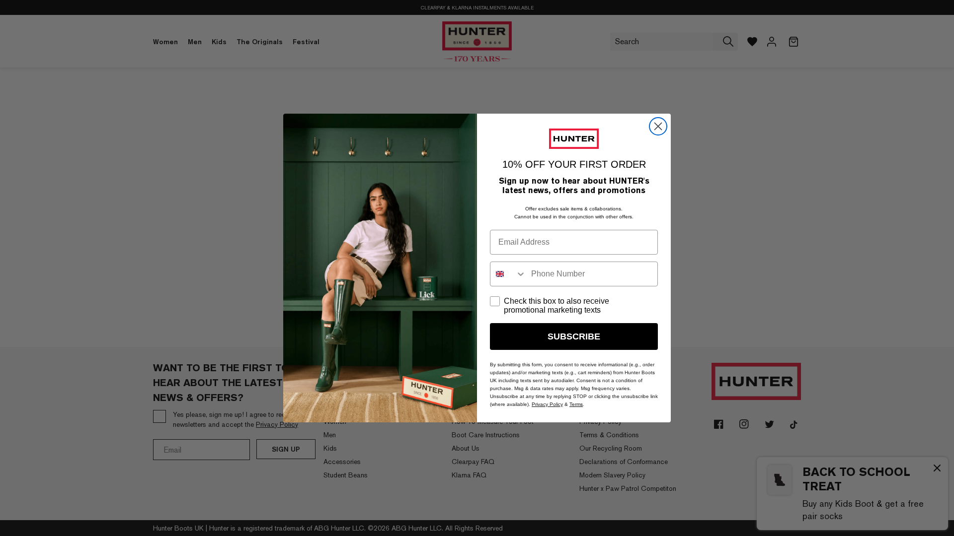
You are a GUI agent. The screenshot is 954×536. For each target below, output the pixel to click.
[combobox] (508, 274)
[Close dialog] (658, 126)
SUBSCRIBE (574, 336)
